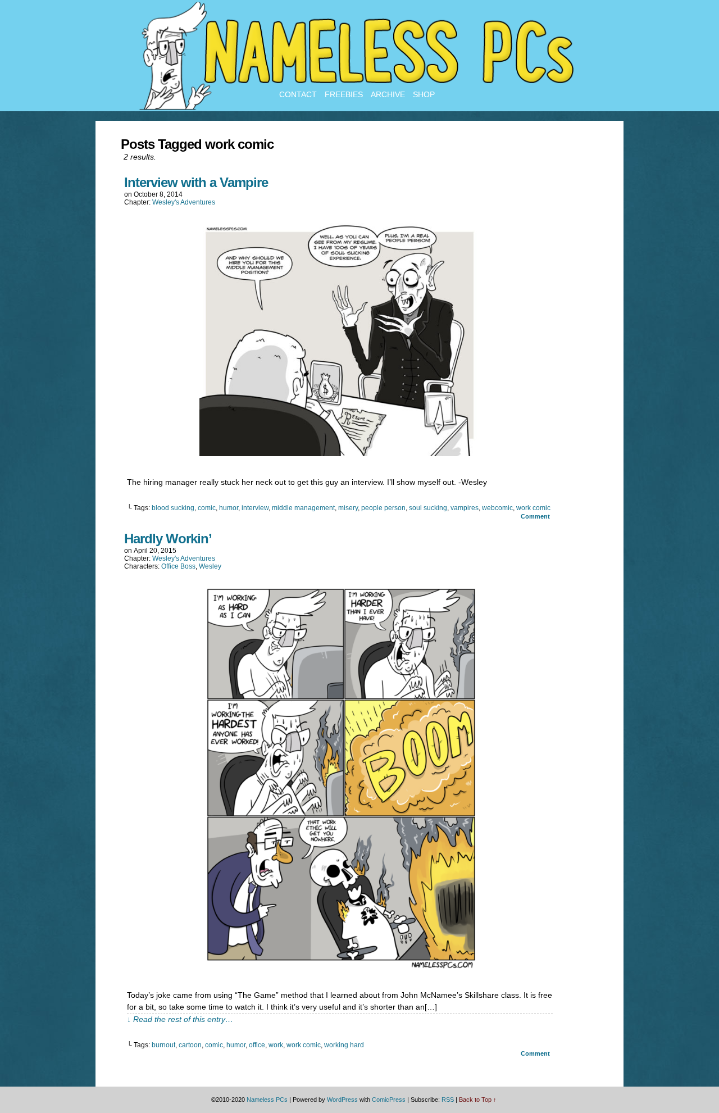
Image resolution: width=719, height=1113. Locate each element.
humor (228, 508)
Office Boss (178, 566)
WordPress (342, 1099)
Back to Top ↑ (478, 1099)
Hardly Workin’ (168, 538)
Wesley (210, 566)
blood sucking (173, 508)
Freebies (344, 94)
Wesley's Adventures (183, 202)
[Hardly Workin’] (339, 966)
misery (348, 508)
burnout (163, 1045)
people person (383, 508)
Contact (298, 94)
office (257, 1045)
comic (207, 508)
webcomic (497, 508)
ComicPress (389, 1099)
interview (255, 508)
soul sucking (428, 508)
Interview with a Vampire (196, 182)
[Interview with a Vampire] (339, 453)
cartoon (190, 1045)
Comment (536, 516)
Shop (424, 94)
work (276, 1045)
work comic (533, 508)
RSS (448, 1099)
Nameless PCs (267, 1099)
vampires (464, 508)
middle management (303, 508)
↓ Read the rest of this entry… (180, 1019)
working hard (344, 1045)
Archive (388, 94)
